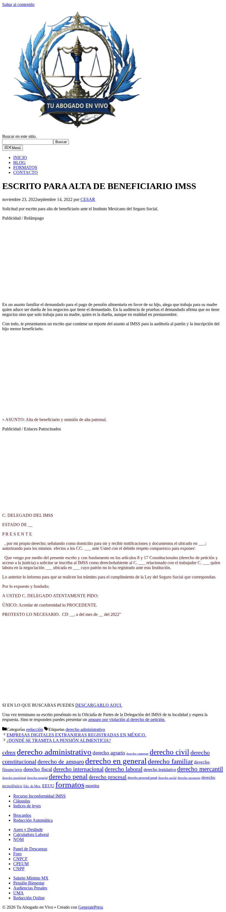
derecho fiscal (37, 769)
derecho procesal (108, 777)
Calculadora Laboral (31, 834)
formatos (69, 784)
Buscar (61, 142)
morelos (92, 785)
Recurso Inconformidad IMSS (39, 796)
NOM (18, 839)
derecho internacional (78, 769)
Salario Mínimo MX (31, 878)
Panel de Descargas (30, 849)
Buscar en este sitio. (19, 136)
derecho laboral (123, 769)
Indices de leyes (27, 806)
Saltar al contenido (18, 4)
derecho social (167, 777)
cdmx (9, 752)
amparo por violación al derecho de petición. (126, 719)
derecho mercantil (200, 769)
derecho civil (169, 752)
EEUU (48, 785)
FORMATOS (25, 167)
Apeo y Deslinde (28, 829)
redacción (34, 729)
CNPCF (20, 858)
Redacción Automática (33, 820)
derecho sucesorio (188, 777)
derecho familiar (170, 761)
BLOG (19, 162)
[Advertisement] (113, 259)
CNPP (19, 868)
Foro (17, 853)
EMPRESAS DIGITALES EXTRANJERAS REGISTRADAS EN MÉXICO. (76, 735)
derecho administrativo (85, 729)
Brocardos (22, 815)
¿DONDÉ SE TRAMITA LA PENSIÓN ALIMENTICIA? (59, 740)
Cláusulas (21, 801)
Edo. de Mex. (32, 786)
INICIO (20, 157)
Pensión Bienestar (28, 883)
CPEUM (21, 863)
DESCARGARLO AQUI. (98, 705)
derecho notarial (37, 777)
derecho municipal (14, 777)
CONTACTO (25, 172)
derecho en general (116, 761)
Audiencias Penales (30, 888)
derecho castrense (137, 753)
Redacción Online (29, 897)
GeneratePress (90, 907)
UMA (18, 893)
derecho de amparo (60, 761)
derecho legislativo (160, 769)
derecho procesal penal (142, 778)
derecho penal (68, 776)
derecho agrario (109, 753)
